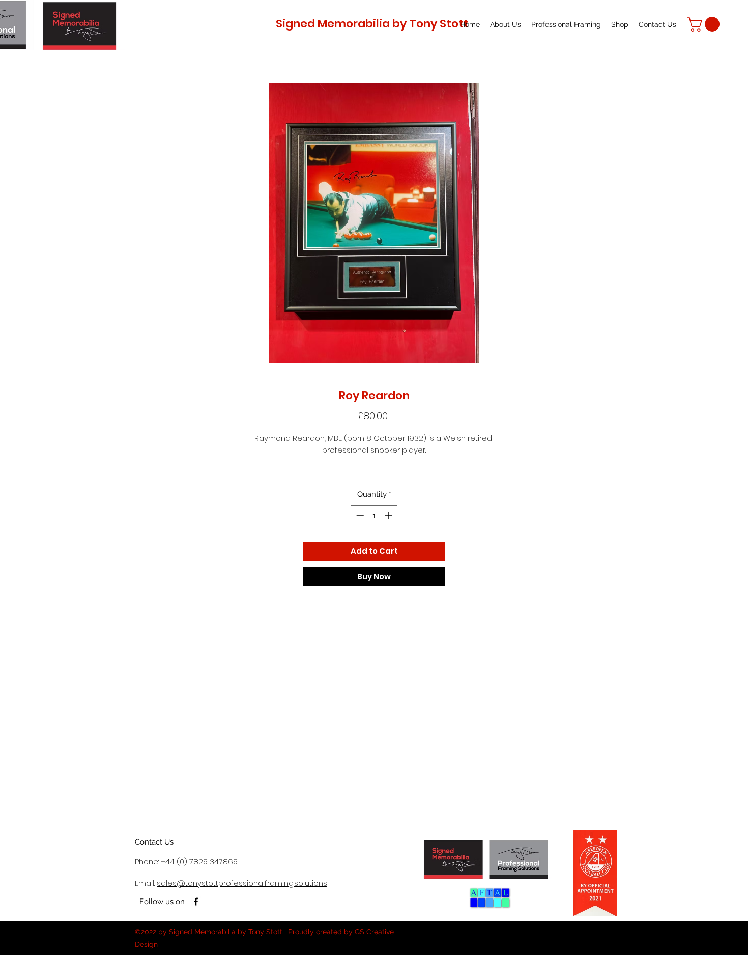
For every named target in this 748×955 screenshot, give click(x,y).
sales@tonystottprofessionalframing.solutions (242, 883)
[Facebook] (196, 901)
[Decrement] (359, 515)
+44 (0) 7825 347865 (199, 861)
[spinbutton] (374, 515)
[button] (705, 24)
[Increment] (389, 515)
